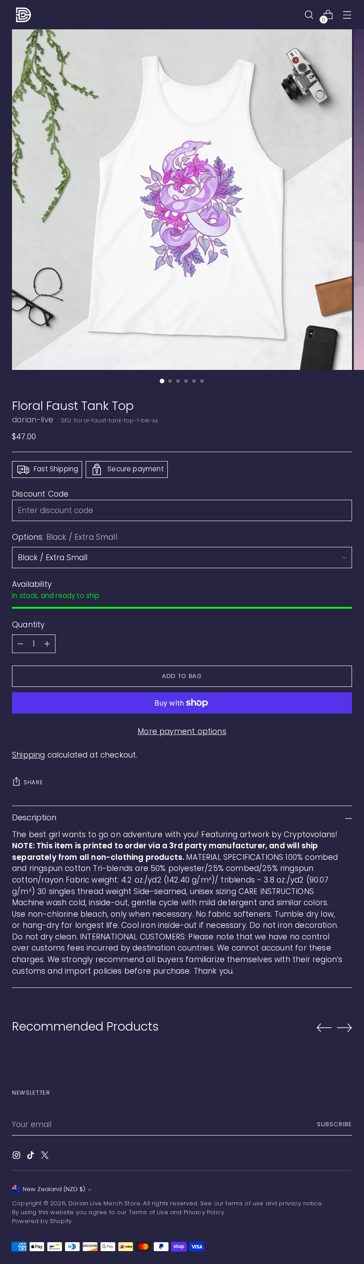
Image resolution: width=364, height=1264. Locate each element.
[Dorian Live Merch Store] (23, 15)
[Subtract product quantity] (20, 644)
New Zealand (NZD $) (54, 1189)
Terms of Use (148, 1212)
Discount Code (40, 494)
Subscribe (334, 1124)
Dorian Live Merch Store (104, 1203)
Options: (64, 537)
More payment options (182, 731)
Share (33, 782)
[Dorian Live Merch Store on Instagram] (17, 1157)
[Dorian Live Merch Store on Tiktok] (31, 1157)
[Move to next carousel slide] (344, 1027)
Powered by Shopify (41, 1221)
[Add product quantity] (47, 644)
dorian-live (32, 419)
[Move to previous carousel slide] (324, 1027)
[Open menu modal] (347, 15)
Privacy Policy (204, 1212)
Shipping (28, 755)
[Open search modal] (309, 15)
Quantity (28, 624)
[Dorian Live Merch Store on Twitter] (45, 1157)
